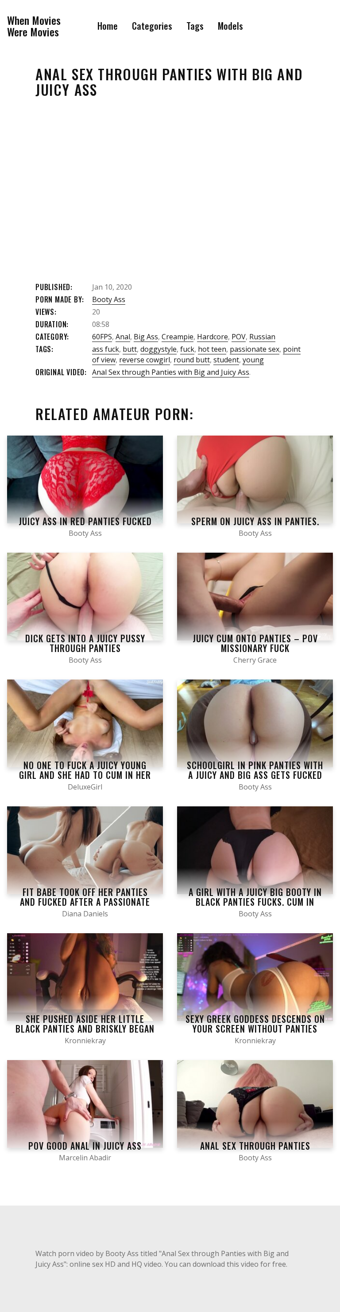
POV (239, 337)
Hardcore (212, 337)
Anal (123, 337)
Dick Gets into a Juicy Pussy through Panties (85, 643)
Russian (262, 337)
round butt (192, 360)
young (253, 360)
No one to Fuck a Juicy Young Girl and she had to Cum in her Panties (85, 774)
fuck (187, 349)
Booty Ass (108, 299)
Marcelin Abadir (85, 1158)
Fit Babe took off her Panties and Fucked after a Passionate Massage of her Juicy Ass (85, 901)
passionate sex (254, 349)
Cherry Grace (255, 660)
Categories (152, 25)
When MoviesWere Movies (34, 26)
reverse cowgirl (144, 360)
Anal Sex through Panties (255, 1145)
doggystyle (158, 349)
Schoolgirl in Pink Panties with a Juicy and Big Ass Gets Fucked (255, 770)
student (226, 360)
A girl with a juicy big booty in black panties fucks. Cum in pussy (255, 901)
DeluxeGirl (85, 787)
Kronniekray (85, 1040)
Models (230, 25)
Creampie (177, 337)
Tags (195, 25)
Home (107, 25)
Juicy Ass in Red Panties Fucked (85, 521)
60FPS (102, 337)
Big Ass (146, 337)
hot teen (212, 349)
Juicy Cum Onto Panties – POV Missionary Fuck (255, 643)
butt (130, 349)
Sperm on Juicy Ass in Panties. (255, 521)
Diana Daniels (85, 914)
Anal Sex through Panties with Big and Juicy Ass (170, 372)
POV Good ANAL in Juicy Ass (85, 1145)
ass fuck (105, 349)
